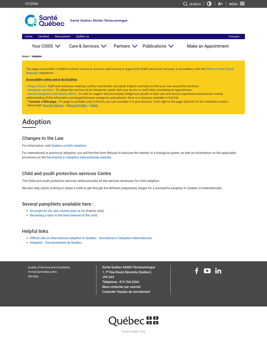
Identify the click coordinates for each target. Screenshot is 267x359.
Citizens (31, 4)
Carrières (43, 36)
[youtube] (208, 272)
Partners (122, 46)
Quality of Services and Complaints (49, 267)
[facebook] (197, 272)
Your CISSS (42, 46)
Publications (154, 46)
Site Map (33, 276)
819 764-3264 (129, 282)
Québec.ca (82, 36)
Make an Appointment (208, 46)
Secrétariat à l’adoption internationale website (79, 157)
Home (28, 36)
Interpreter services (40, 90)
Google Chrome (53, 105)
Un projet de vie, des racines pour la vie (57, 211)
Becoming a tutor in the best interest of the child (63, 215)
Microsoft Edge (77, 105)
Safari (94, 105)
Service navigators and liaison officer (52, 94)
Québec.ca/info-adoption (68, 145)
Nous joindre (62, 36)
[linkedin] (218, 272)
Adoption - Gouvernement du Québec (56, 242)
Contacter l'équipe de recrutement (126, 292)
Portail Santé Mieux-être (42, 271)
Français (233, 36)
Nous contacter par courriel (121, 287)
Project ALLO (36, 86)
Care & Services (84, 46)
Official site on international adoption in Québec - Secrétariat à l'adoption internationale (91, 238)
